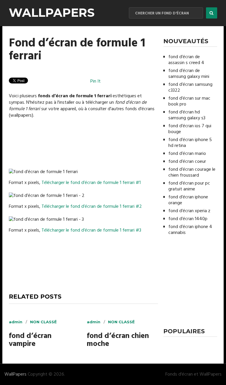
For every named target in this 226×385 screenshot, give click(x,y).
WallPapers (51, 13)
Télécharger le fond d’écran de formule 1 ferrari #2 (91, 206)
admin (15, 321)
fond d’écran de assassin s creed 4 (186, 60)
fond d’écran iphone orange (188, 200)
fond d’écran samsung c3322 (190, 87)
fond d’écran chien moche (118, 340)
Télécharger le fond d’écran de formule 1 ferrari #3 (91, 230)
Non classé (43, 321)
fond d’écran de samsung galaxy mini (188, 74)
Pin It (95, 81)
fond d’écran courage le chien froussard (191, 172)
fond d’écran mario (187, 154)
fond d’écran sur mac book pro (189, 101)
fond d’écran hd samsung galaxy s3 (186, 115)
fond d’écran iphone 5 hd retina (190, 143)
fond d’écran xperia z (189, 211)
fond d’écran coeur (187, 161)
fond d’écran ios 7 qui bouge (189, 129)
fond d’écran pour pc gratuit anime (189, 186)
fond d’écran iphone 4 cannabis (190, 230)
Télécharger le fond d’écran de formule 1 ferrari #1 (91, 183)
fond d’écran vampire (30, 340)
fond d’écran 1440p (187, 219)
